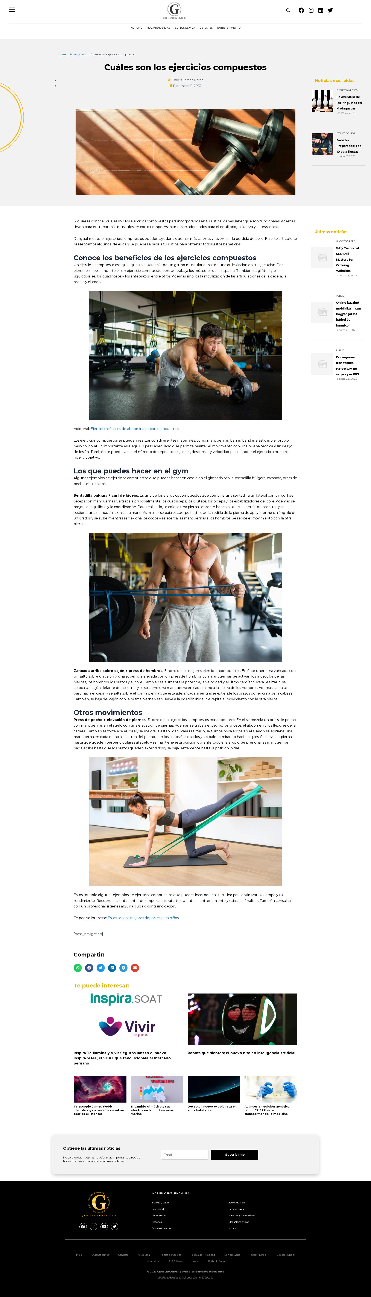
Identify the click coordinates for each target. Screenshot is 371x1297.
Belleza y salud (160, 1202)
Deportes (206, 27)
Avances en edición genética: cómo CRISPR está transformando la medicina (267, 1110)
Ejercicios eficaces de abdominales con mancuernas (135, 429)
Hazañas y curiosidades (242, 1215)
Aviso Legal (144, 1254)
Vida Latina (153, 1261)
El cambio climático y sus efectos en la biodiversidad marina (152, 1110)
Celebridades (159, 1209)
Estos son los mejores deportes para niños (143, 918)
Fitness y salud (237, 1209)
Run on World (232, 1254)
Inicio (79, 1254)
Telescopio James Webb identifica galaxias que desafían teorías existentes (99, 1110)
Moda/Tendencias (158, 27)
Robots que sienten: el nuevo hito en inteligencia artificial (241, 1053)
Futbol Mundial (258, 1254)
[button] (78, 968)
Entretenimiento (228, 27)
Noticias (136, 27)
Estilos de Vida (185, 27)
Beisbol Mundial (286, 1254)
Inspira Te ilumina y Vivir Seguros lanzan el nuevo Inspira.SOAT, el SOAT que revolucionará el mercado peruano (122, 1058)
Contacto (123, 1254)
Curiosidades (159, 1215)
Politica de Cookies (170, 1254)
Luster (195, 1261)
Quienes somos (100, 1254)
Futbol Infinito (216, 1261)
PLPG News (175, 1261)
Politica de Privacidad (202, 1254)
